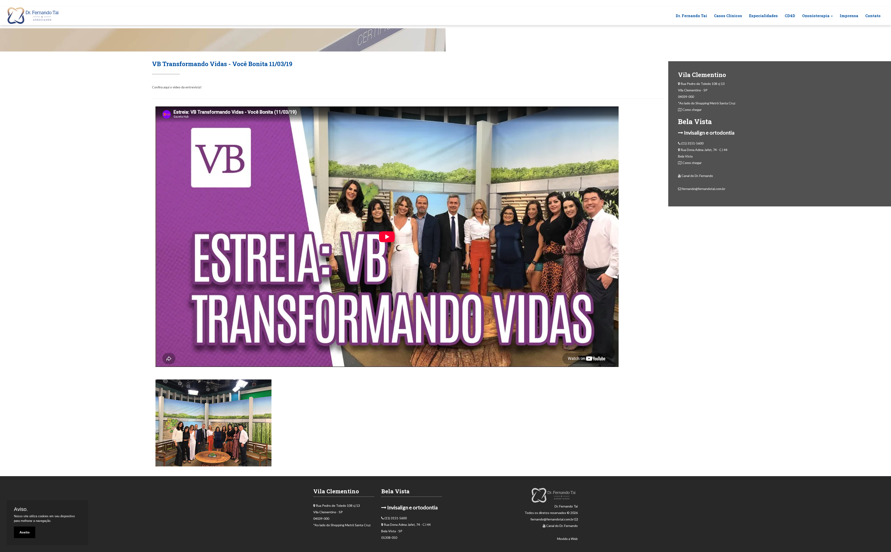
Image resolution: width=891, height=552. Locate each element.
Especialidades (763, 15)
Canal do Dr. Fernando (697, 176)
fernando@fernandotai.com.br (703, 189)
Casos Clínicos (728, 15)
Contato (873, 15)
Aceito (24, 532)
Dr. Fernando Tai (691, 15)
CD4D (790, 15)
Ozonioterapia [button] (816, 15)
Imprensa (849, 15)
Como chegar (692, 110)
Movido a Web (567, 539)
